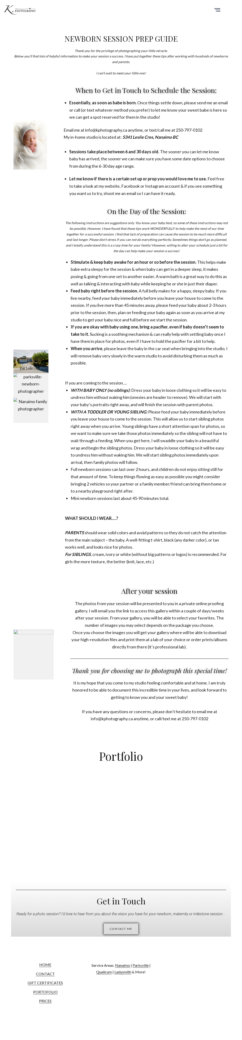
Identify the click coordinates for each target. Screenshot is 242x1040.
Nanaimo (122, 965)
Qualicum (104, 972)
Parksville (141, 965)
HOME (45, 964)
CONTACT (45, 973)
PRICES (45, 1001)
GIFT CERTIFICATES (45, 982)
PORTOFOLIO (45, 992)
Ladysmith (122, 972)
